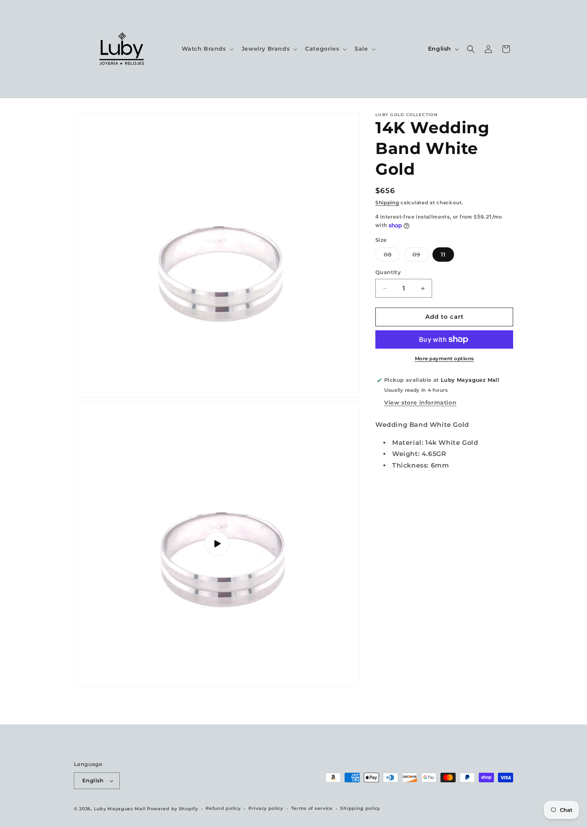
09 (420, 256)
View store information (420, 402)
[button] (207, 48)
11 (443, 255)
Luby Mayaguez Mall (120, 808)
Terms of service (312, 808)
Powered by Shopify (172, 808)
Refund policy (223, 808)
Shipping (387, 202)
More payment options (444, 358)
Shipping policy (360, 808)
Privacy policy (265, 808)
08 (392, 256)
